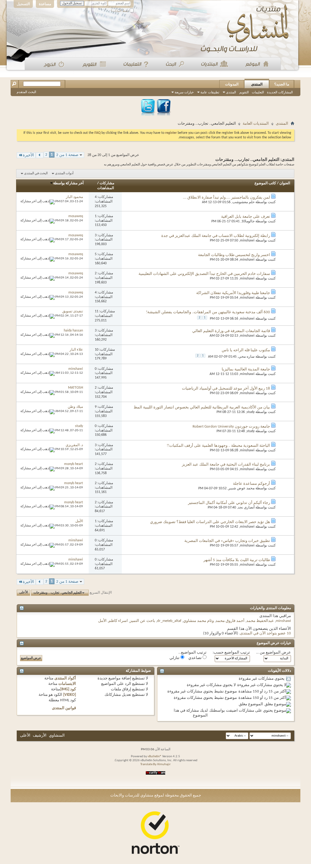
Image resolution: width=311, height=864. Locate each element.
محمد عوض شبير (241, 488)
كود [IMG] (68, 689)
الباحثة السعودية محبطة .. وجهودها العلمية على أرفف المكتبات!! (218, 446)
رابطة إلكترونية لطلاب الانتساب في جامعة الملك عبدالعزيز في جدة (215, 236)
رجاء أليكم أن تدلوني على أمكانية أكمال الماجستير (229, 503)
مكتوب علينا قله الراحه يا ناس (246, 350)
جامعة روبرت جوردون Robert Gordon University (231, 427)
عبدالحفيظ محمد (260, 621)
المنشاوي (57, 735)
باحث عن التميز (142, 621)
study (251, 412)
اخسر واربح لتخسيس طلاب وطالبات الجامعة (234, 255)
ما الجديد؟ (281, 84)
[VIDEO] (69, 695)
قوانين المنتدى (64, 708)
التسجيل (23, 4)
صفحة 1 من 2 (67, 155)
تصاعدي (195, 658)
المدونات (231, 84)
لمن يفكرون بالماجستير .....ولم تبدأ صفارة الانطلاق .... (226, 198)
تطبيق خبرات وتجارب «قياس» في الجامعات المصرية (227, 541)
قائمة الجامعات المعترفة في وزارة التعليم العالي (231, 331)
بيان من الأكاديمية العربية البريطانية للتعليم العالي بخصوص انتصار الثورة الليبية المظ (202, 407)
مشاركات (107, 183)
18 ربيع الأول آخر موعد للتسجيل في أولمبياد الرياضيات (226, 388)
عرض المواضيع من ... (273, 652)
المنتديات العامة (256, 124)
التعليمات (258, 92)
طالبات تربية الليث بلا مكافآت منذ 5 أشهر (236, 560)
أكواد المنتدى (65, 678)
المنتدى (256, 84)
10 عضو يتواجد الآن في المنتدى (265, 633)
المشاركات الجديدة (280, 92)
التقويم (244, 92)
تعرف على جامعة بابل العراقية (245, 217)
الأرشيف (39, 735)
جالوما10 (248, 221)
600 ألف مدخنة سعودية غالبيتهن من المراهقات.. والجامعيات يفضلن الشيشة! (208, 312)
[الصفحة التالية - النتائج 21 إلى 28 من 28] (39, 155)
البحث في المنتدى (36, 173)
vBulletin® (155, 756)
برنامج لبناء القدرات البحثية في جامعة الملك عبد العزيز (226, 465)
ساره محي (246, 357)
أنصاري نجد (246, 507)
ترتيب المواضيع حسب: (231, 652)
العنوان (284, 183)
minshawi (247, 240)
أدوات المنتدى (64, 173)
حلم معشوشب (243, 202)
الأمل (102, 621)
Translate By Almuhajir (155, 764)
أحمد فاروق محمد (230, 621)
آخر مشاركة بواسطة (68, 183)
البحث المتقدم (26, 92)
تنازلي (174, 658)
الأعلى (23, 593)
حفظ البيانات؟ (120, 10)
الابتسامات (67, 684)
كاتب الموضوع (265, 183)
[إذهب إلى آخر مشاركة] (37, 201)
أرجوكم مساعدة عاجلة (251, 484)
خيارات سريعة (184, 92)
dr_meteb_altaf (169, 621)
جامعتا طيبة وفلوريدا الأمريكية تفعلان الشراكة (233, 293)
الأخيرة (28, 155)
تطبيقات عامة (209, 92)
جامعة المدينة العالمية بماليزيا (246, 369)
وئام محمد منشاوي (198, 621)
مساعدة (45, 4)
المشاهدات (105, 188)
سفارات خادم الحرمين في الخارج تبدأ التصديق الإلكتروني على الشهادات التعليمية (204, 274)
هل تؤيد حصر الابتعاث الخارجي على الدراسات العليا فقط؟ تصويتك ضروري (210, 522)
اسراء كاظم (118, 621)
